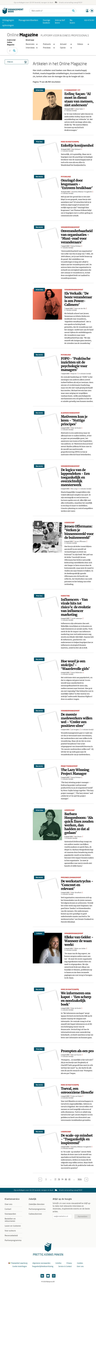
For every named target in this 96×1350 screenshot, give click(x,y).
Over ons (8, 1204)
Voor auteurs (10, 1231)
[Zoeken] (73, 10)
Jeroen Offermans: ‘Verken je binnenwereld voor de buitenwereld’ (79, 532)
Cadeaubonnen (35, 1214)
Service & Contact (65, 1266)
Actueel (63, 44)
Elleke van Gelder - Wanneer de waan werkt (78, 941)
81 (69, 1179)
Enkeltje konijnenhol (77, 145)
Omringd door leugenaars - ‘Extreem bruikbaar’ (77, 184)
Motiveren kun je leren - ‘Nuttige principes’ (74, 420)
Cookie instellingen (19, 1266)
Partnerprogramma (13, 1240)
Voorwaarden (10, 1214)
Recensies (30, 44)
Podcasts (47, 44)
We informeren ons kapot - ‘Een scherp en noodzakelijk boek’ (76, 999)
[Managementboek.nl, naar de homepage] (12, 13)
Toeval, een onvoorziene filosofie (77, 1090)
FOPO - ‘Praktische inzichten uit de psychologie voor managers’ (75, 364)
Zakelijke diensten (36, 1204)
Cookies (80, 1263)
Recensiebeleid (11, 1235)
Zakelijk (32, 1199)
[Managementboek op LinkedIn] (42, 1276)
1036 (80, 1179)
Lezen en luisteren (13, 1226)
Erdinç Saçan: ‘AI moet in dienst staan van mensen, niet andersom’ (78, 99)
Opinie (63, 48)
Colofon (58, 1263)
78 (59, 1179)
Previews (47, 48)
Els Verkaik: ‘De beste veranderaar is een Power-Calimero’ (78, 299)
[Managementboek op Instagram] (53, 1276)
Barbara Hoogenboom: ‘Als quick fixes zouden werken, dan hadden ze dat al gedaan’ (78, 823)
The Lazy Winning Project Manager (75, 772)
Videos (80, 44)
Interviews (30, 48)
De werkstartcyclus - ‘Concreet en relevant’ (77, 885)
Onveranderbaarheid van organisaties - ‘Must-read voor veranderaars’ (77, 236)
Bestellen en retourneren (10, 1220)
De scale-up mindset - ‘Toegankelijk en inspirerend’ (77, 1139)
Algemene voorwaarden (41, 1263)
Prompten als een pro (77, 1051)
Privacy (69, 1263)
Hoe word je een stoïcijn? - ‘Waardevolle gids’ (75, 665)
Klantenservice (12, 1199)
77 (55, 1179)
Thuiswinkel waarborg (19, 1263)
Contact (8, 1209)
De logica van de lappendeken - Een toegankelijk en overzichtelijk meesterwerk (75, 477)
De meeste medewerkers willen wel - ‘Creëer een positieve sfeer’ (76, 720)
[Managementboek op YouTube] (48, 1276)
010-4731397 (89, 20)
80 (66, 1179)
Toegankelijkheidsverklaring (42, 1266)
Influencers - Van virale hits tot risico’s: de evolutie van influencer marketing (75, 607)
